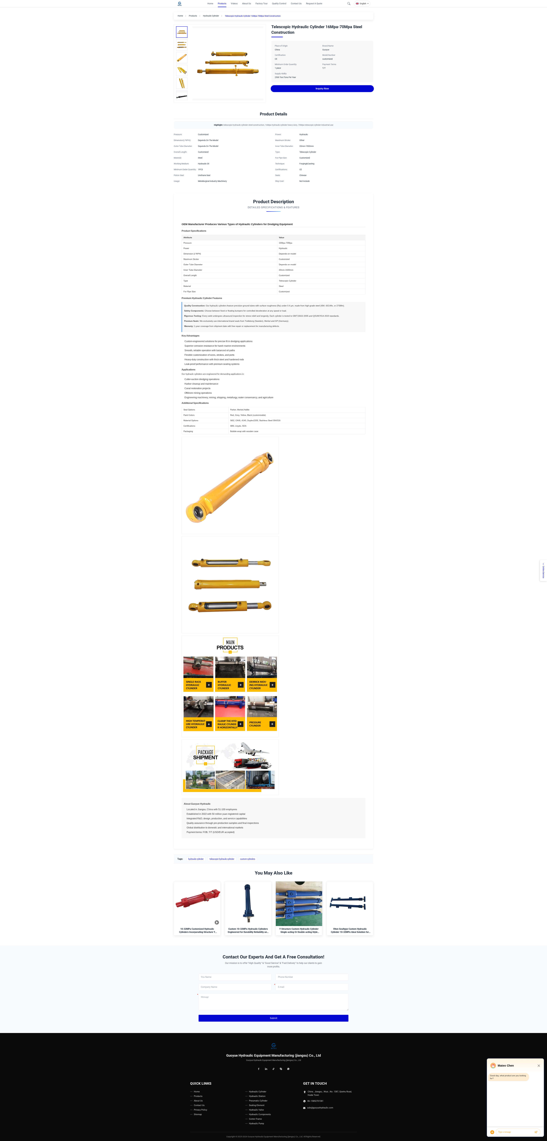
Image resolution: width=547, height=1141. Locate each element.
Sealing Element (256, 1105)
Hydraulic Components (260, 1114)
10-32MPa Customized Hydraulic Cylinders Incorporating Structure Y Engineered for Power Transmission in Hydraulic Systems (197, 931)
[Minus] (538, 1065)
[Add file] (492, 1132)
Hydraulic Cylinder (211, 16)
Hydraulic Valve (256, 1110)
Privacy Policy (200, 1110)
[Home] (273, 1046)
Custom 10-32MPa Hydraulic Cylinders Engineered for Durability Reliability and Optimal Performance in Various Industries (248, 931)
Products (193, 16)
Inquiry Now (322, 88)
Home (180, 16)
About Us (198, 1100)
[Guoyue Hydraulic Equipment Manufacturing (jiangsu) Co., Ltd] (180, 3)
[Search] (349, 3)
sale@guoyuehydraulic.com (320, 1107)
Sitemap (198, 1114)
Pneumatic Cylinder (258, 1100)
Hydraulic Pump (256, 1123)
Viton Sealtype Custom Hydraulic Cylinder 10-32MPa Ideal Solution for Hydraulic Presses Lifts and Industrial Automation (350, 931)
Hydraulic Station (257, 1096)
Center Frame (255, 1119)
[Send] (536, 1132)
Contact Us (199, 1105)
